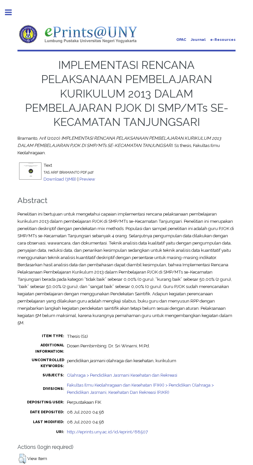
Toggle (12, 12)
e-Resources (223, 40)
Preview (87, 179)
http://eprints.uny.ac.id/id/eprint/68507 (107, 431)
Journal (198, 40)
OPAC (181, 40)
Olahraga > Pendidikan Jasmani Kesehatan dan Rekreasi (122, 375)
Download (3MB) (59, 179)
